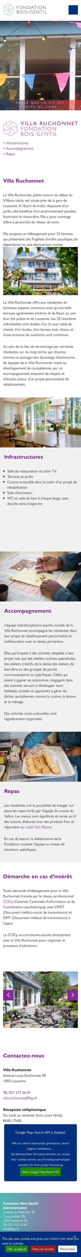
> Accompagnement (18, 148)
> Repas (9, 153)
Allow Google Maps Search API (40, 1172)
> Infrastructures (15, 142)
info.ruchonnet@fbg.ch (20, 1097)
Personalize (67, 1248)
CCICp (8, 901)
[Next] (73, 995)
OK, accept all (16, 1248)
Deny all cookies (43, 1248)
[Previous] (8, 995)
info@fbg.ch (11, 1228)
